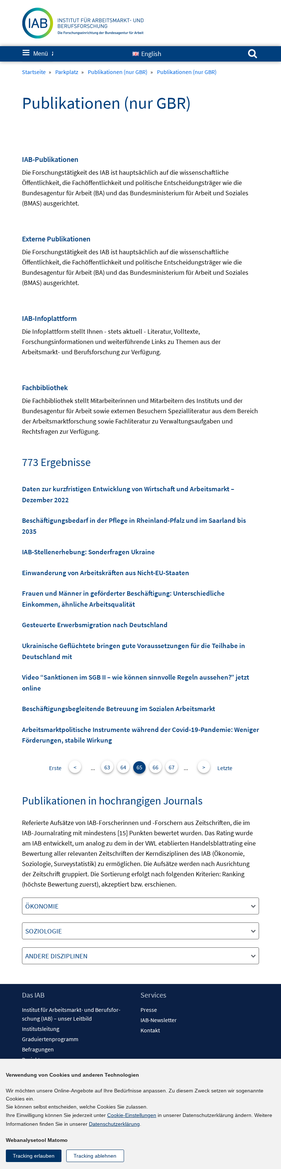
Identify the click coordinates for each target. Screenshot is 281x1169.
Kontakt (150, 1030)
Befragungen (38, 1049)
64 (123, 767)
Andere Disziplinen (56, 955)
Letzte (224, 768)
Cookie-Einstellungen (131, 1115)
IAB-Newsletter (158, 1020)
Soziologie (43, 930)
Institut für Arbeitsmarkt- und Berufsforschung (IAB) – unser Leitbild (71, 1014)
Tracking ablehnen (95, 1156)
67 (172, 767)
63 (107, 767)
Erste (55, 768)
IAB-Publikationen (50, 159)
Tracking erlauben (34, 1156)
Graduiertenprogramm (50, 1039)
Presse (148, 1009)
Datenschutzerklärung (114, 1124)
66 (155, 767)
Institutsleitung (40, 1028)
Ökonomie (42, 906)
